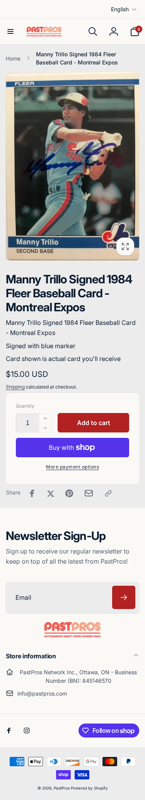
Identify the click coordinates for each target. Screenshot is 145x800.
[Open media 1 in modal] (72, 166)
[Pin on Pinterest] (69, 493)
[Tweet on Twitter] (51, 493)
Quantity (25, 405)
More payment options (72, 467)
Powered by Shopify (89, 788)
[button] (10, 31)
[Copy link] (108, 493)
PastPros (62, 788)
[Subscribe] (123, 597)
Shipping (15, 387)
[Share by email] (89, 493)
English (120, 9)
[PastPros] (72, 635)
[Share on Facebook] (32, 493)
